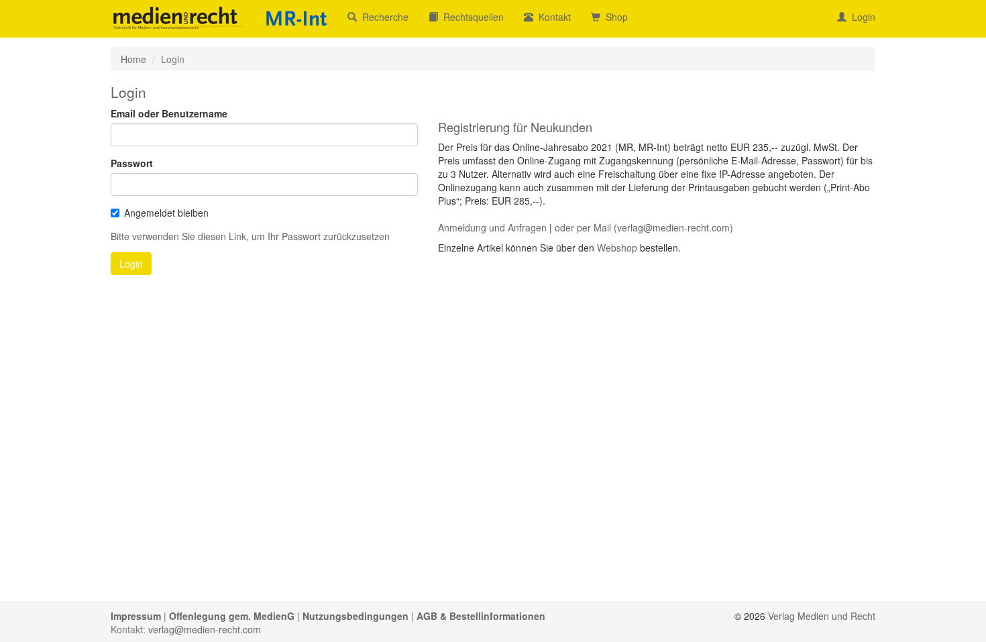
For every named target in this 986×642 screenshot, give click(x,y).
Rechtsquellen (471, 16)
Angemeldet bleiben (166, 212)
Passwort (132, 163)
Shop (614, 16)
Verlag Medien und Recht (821, 616)
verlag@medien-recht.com (204, 629)
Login (860, 16)
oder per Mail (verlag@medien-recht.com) (644, 227)
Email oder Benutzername (169, 113)
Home (133, 59)
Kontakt (552, 16)
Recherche (382, 16)
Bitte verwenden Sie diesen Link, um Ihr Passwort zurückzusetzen (250, 236)
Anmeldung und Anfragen (492, 227)
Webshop (617, 247)
